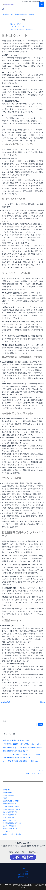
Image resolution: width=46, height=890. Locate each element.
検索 (4, 721)
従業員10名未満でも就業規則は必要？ (17, 740)
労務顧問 (6, 14)
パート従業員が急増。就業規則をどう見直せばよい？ (22, 761)
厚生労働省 (6, 790)
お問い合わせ (23, 877)
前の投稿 (5, 702)
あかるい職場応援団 (9, 826)
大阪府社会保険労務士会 (11, 806)
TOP (23, 868)
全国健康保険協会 (8, 795)
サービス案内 (23, 871)
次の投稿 (40, 702)
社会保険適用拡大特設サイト (12, 823)
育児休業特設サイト (9, 817)
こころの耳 (6, 831)
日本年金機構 (7, 792)
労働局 (5, 798)
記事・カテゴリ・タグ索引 (34, 773)
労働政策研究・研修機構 (11, 801)
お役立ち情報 (23, 874)
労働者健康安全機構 (9, 804)
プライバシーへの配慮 (17, 27)
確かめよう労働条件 (9, 815)
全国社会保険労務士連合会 (11, 809)
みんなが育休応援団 (9, 820)
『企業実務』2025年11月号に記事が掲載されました (22, 744)
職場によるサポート (17, 24)
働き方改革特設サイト (10, 812)
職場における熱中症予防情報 (12, 834)
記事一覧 (40, 771)
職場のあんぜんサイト (10, 829)
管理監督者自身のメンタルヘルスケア (23, 29)
